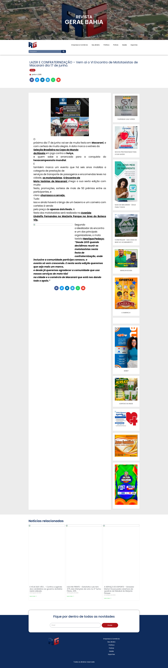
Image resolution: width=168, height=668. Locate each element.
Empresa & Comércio (79, 45)
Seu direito (96, 45)
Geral (32, 70)
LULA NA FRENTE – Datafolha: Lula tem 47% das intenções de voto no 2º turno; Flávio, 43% (84, 589)
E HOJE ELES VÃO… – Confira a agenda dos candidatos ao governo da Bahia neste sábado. (46, 589)
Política (106, 45)
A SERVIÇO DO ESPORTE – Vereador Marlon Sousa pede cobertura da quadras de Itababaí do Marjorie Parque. (119, 590)
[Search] (63, 51)
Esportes (134, 45)
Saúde (124, 45)
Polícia (115, 45)
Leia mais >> (33, 596)
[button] (32, 80)
